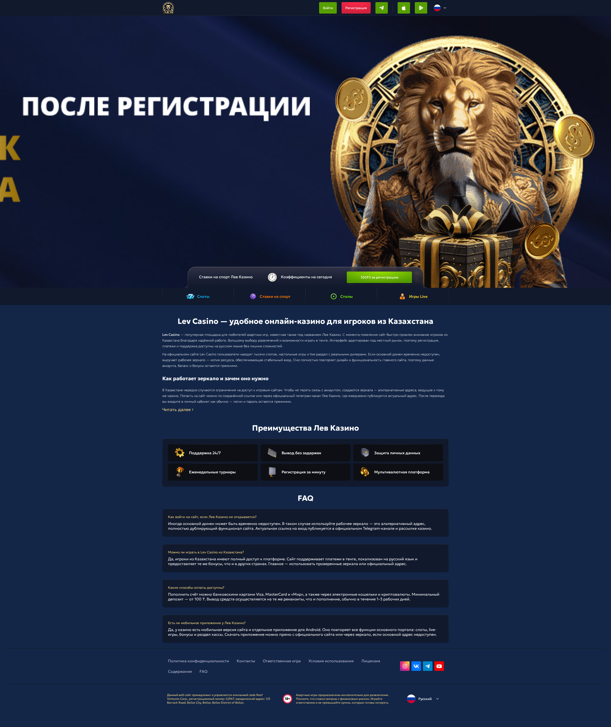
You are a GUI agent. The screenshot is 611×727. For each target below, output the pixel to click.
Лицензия (370, 660)
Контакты (246, 660)
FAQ (203, 671)
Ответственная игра (282, 660)
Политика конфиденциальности (198, 660)
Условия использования (331, 660)
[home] (168, 8)
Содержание (180, 671)
